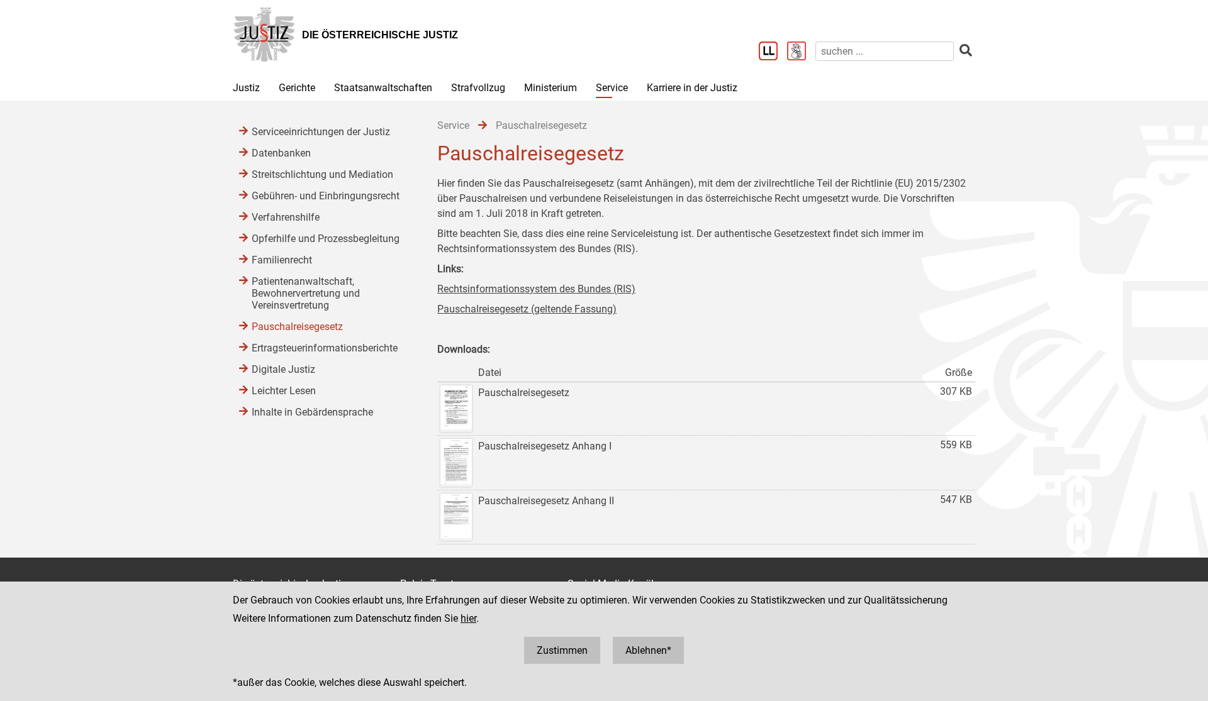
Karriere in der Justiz (692, 88)
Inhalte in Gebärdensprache (312, 412)
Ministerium (550, 88)
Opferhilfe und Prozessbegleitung (326, 239)
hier (468, 618)
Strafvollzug (478, 88)
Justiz (246, 88)
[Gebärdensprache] (801, 52)
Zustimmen (562, 650)
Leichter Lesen (284, 391)
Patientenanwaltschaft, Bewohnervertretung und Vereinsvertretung (306, 293)
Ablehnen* (648, 650)
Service (612, 88)
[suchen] (965, 50)
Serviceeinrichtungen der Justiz (321, 132)
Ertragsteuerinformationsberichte (325, 348)
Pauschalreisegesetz (297, 327)
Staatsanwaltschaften (383, 88)
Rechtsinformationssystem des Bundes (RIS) (536, 289)
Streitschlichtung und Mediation (322, 174)
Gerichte (297, 88)
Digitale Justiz (283, 369)
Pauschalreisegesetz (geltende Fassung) (527, 309)
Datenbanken (281, 153)
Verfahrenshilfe (286, 217)
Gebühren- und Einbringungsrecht (326, 196)
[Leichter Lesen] (773, 52)
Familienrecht (282, 260)
